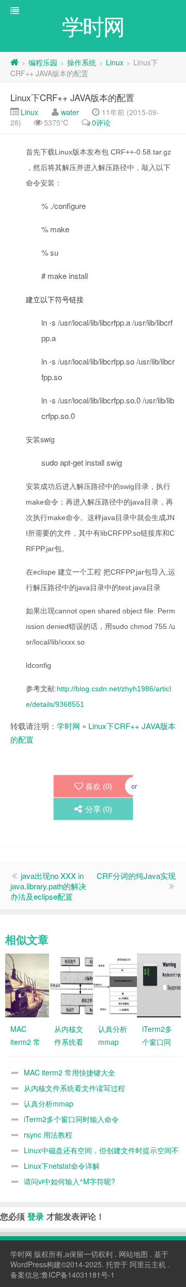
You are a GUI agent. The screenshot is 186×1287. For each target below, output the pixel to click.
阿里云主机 (148, 1264)
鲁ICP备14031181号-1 (78, 1274)
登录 (35, 1216)
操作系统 (81, 62)
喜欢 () (98, 785)
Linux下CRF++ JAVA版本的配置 (72, 97)
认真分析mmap (48, 1103)
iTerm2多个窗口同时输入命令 (71, 1119)
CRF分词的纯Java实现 (136, 875)
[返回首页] (14, 62)
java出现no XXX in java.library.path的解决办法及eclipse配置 (48, 886)
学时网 (68, 725)
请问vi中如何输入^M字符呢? (69, 1181)
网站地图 (133, 1254)
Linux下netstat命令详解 (62, 1165)
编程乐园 (42, 62)
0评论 (101, 122)
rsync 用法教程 (48, 1134)
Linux (114, 62)
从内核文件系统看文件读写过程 (74, 1088)
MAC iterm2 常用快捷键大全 (69, 1072)
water (70, 112)
